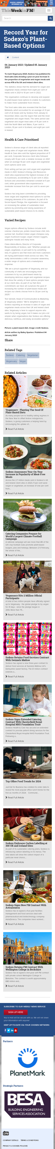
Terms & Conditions (30, 1140)
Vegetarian (32, 355)
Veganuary (11, 361)
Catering (20, 355)
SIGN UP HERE (15, 1012)
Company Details (10, 1140)
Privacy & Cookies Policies (15, 1146)
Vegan (23, 361)
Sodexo (10, 355)
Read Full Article (15, 429)
